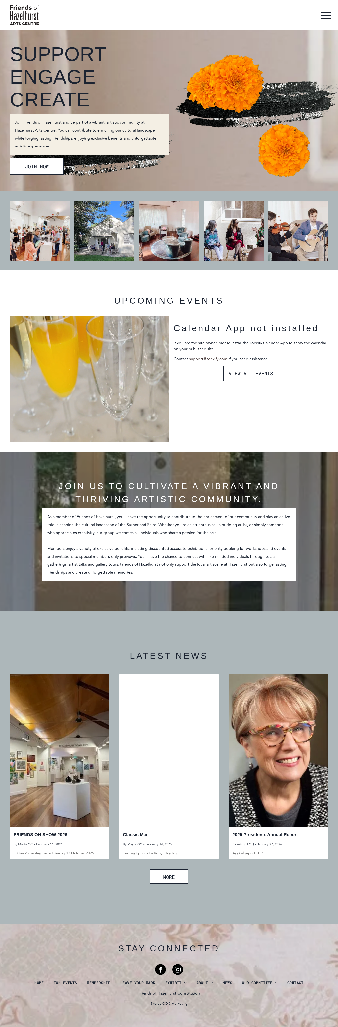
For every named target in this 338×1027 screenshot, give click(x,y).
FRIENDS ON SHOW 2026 (40, 834)
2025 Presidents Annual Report (265, 834)
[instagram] (177, 970)
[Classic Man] (169, 750)
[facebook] (160, 970)
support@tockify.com (208, 359)
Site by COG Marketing (169, 1003)
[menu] (326, 15)
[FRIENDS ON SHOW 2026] (59, 750)
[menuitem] (39, 982)
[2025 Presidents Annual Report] (278, 750)
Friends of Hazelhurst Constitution (169, 993)
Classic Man (136, 834)
